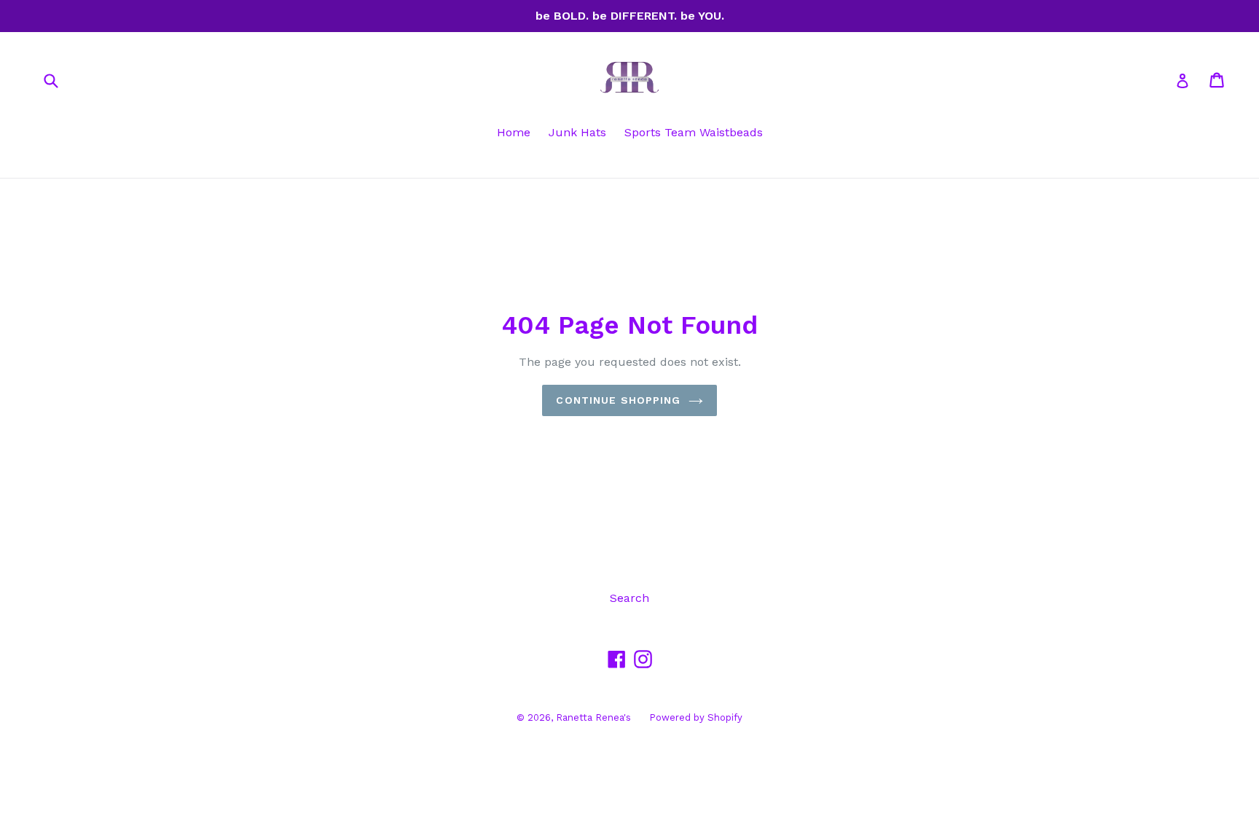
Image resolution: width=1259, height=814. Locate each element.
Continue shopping (618, 400)
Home (513, 132)
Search (629, 598)
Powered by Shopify (695, 717)
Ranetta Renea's (593, 717)
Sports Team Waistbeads (693, 132)
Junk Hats (577, 132)
